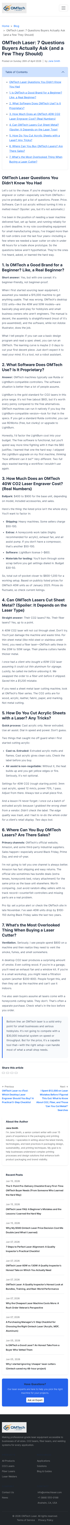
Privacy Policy (45, 1520)
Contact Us (8, 1492)
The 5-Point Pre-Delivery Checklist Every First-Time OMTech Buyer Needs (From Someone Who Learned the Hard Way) (34, 1190)
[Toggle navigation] (63, 8)
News (5, 1497)
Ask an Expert (35, 1400)
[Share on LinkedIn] (11, 1073)
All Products (8, 1460)
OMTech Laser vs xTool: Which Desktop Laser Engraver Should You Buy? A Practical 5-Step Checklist (18, 1096)
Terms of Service (26, 1520)
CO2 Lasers (8, 1466)
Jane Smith (54, 61)
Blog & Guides (44, 1471)
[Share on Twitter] (7, 1073)
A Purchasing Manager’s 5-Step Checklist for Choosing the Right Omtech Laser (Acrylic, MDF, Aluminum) (32, 1326)
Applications (43, 1460)
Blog (16, 26)
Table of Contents (16, 72)
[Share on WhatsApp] (16, 1073)
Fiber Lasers (8, 1471)
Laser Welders (9, 1476)
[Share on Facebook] (3, 1073)
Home (5, 26)
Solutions (42, 1466)
